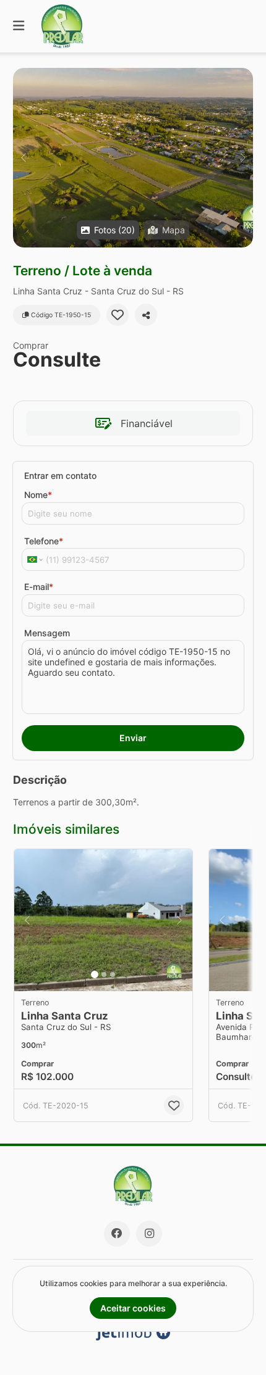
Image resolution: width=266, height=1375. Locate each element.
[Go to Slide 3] (112, 974)
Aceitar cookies (133, 1308)
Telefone (43, 541)
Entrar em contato (60, 475)
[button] (133, 157)
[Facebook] (117, 1234)
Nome (38, 494)
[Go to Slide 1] (94, 974)
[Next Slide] (243, 157)
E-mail (38, 586)
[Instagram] (149, 1234)
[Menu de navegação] (18, 26)
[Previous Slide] (23, 157)
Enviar (133, 738)
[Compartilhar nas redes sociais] (146, 315)
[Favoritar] (117, 315)
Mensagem (47, 633)
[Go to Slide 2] (103, 974)
